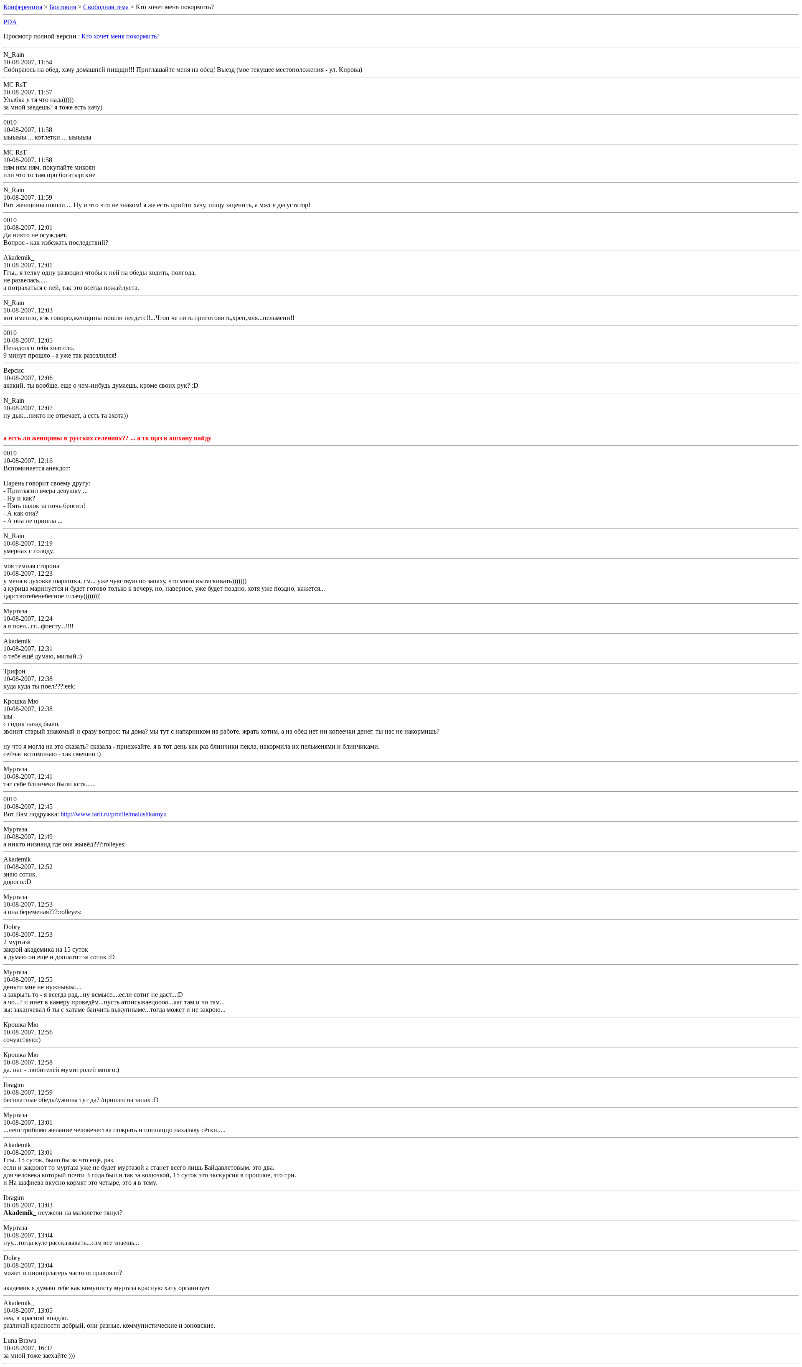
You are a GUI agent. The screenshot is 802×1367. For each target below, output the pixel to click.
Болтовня (62, 6)
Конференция (22, 6)
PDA (10, 21)
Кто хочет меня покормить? (120, 36)
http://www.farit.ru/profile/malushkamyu (114, 814)
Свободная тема (106, 6)
